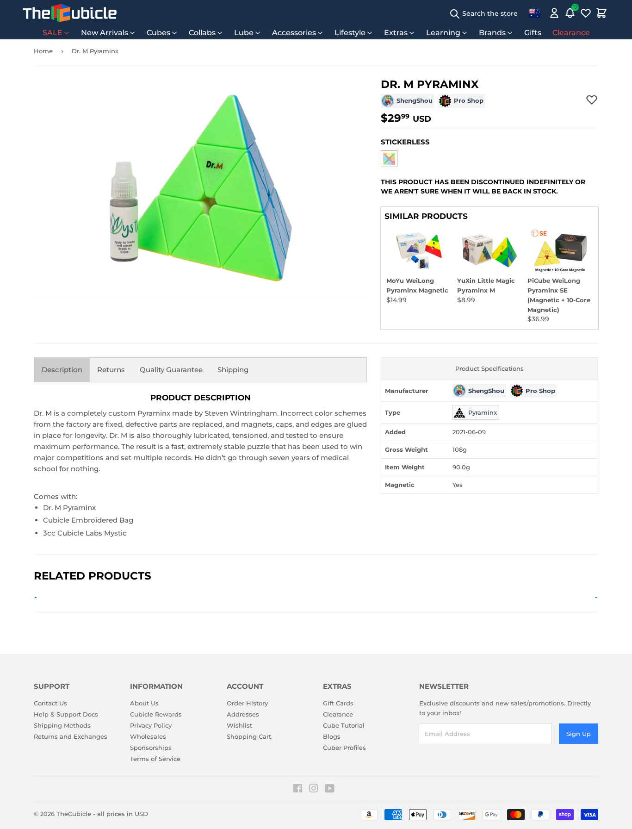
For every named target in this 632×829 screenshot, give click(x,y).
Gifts (532, 32)
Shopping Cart (249, 736)
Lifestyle (350, 32)
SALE (52, 32)
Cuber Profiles (344, 747)
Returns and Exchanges (70, 736)
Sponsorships (151, 747)
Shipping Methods (62, 725)
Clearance (571, 32)
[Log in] (554, 13)
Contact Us (50, 703)
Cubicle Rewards (156, 714)
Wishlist (239, 725)
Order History (247, 703)
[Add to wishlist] (591, 99)
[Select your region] (534, 13)
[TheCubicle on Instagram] (313, 789)
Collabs (202, 32)
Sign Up (578, 733)
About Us (144, 703)
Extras (396, 32)
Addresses (243, 714)
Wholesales (148, 736)
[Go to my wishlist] (586, 13)
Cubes (158, 32)
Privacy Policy (151, 725)
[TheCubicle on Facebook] (298, 789)
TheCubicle (73, 813)
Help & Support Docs (66, 714)
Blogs (332, 736)
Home (43, 51)
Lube (244, 32)
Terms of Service (155, 758)
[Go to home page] (70, 13)
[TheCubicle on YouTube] (330, 789)
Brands (492, 32)
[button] (389, 158)
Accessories (294, 32)
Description (62, 369)
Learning (443, 32)
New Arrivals (104, 32)
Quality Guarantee (171, 369)
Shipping (232, 369)
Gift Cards (338, 703)
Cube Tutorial (344, 725)
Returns (111, 369)
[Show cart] (601, 13)
